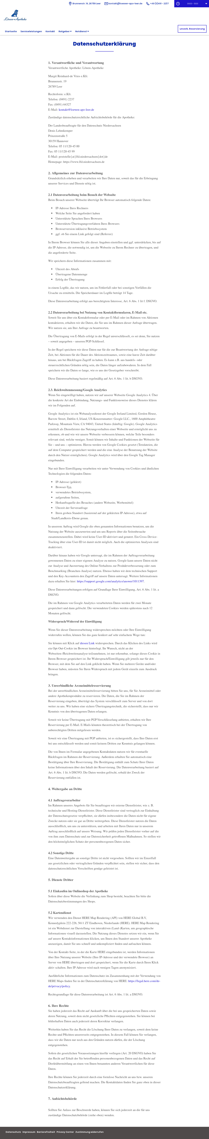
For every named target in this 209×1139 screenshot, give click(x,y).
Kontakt (50, 31)
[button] (191, 3)
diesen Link (87, 643)
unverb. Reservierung (192, 28)
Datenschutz (13, 1132)
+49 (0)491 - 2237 (159, 3)
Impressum (28, 1132)
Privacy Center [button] (65, 1132)
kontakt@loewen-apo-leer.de (125, 3)
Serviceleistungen (31, 31)
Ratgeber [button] (64, 31)
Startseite (11, 31)
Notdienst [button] (81, 31)
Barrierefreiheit (46, 1132)
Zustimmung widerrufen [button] (89, 1132)
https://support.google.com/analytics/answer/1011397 (110, 581)
